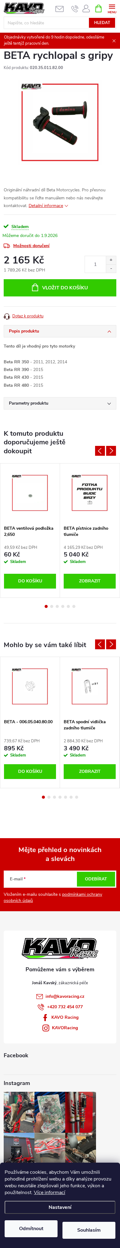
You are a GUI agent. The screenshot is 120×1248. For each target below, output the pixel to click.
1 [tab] (46, 606)
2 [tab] (51, 606)
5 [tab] (68, 606)
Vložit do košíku (65, 287)
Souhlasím (89, 1230)
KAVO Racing (64, 1017)
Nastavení (60, 1207)
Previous (100, 451)
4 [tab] (62, 606)
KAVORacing (65, 1028)
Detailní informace (46, 206)
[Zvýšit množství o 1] (111, 260)
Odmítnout (31, 1228)
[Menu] (112, 8)
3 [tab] (57, 606)
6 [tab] (73, 606)
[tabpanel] (30, 530)
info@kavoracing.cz (65, 996)
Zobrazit (90, 581)
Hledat (102, 23)
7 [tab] (76, 797)
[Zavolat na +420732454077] (75, 9)
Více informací (49, 1192)
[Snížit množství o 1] (111, 268)
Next (111, 451)
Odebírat (96, 879)
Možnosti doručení (31, 246)
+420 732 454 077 (65, 1007)
